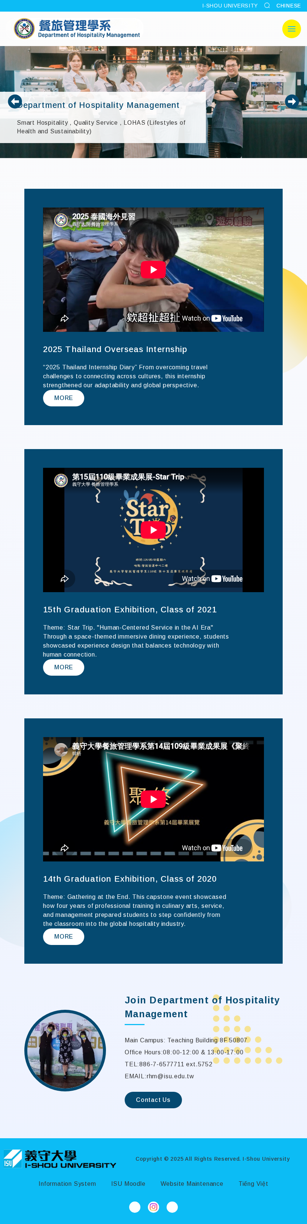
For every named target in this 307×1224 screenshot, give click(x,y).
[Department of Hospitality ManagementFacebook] (134, 1207)
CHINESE (288, 6)
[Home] (60, 1158)
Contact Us (153, 1100)
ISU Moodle (128, 1184)
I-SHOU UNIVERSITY (230, 6)
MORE (63, 398)
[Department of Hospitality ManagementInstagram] (153, 1207)
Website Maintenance (192, 1184)
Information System (67, 1184)
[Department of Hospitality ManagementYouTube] (172, 1207)
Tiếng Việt (253, 1184)
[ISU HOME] (74, 29)
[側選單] (291, 28)
